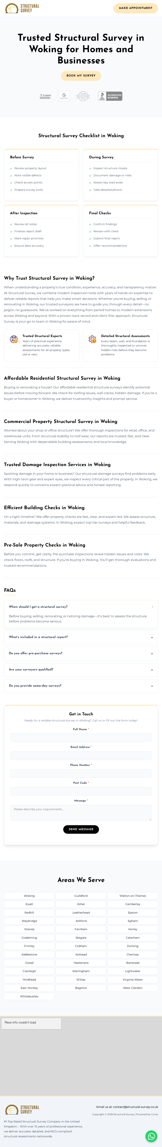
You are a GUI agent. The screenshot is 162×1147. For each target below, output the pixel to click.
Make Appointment (136, 8)
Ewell (29, 904)
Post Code (81, 783)
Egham (133, 921)
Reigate (81, 937)
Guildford (81, 896)
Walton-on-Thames (133, 896)
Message (81, 800)
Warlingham (81, 971)
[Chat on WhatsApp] (151, 1136)
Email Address (81, 747)
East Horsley (29, 988)
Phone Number (81, 765)
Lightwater (132, 971)
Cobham (81, 946)
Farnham (81, 929)
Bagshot (81, 988)
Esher (81, 904)
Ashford (81, 921)
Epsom (133, 912)
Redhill (29, 912)
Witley (81, 979)
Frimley (29, 946)
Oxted (29, 963)
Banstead (132, 963)
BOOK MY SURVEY (81, 75)
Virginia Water (133, 979)
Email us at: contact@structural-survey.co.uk (127, 1107)
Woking (29, 896)
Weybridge (29, 921)
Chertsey (133, 954)
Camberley (132, 904)
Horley (132, 929)
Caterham (133, 937)
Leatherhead (81, 912)
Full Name (81, 729)
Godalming (29, 937)
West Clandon (132, 988)
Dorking (132, 946)
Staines (29, 929)
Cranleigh (29, 971)
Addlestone (29, 954)
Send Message (81, 829)
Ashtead (81, 954)
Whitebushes (29, 996)
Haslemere (81, 963)
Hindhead (29, 979)
